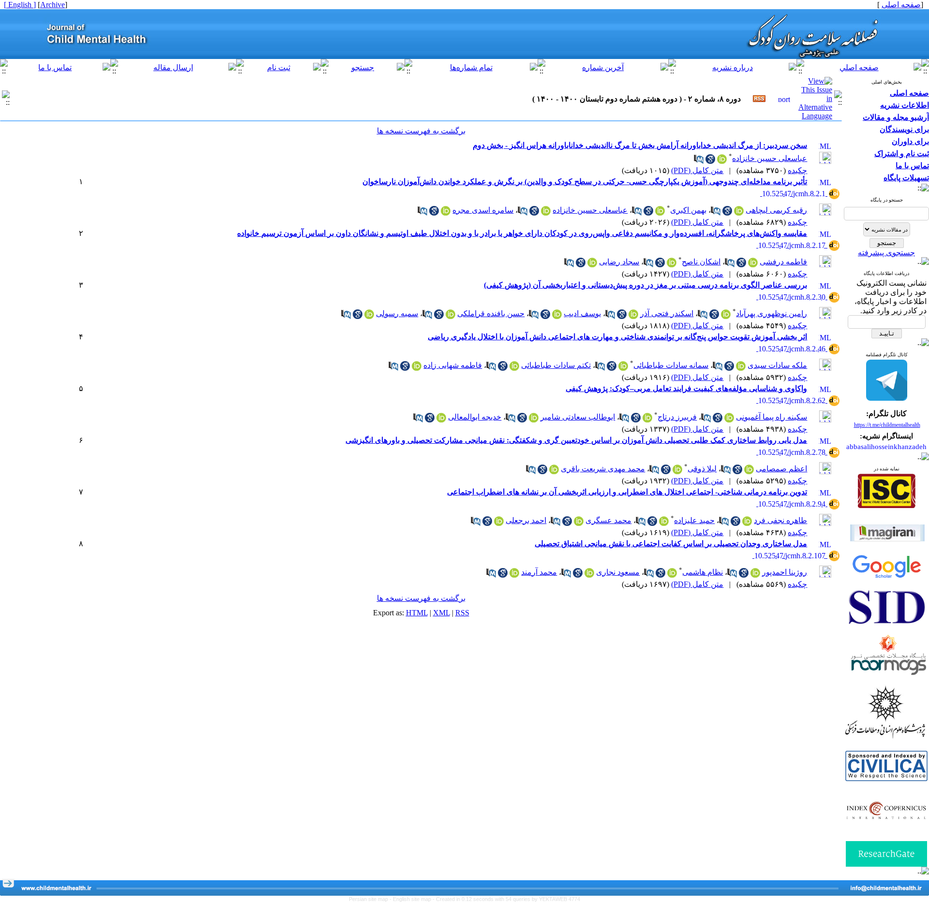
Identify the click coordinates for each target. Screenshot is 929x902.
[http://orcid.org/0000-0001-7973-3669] (729, 420)
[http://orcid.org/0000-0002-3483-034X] (755, 575)
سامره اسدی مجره (482, 210)
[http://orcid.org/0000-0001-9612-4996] (664, 523)
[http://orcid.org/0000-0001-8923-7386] (753, 265)
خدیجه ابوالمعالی (474, 417)
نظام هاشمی (702, 572)
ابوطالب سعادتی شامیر (577, 417)
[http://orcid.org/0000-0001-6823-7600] (499, 523)
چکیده (797, 170)
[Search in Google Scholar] (710, 161)
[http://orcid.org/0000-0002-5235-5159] (726, 316)
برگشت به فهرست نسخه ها (421, 131)
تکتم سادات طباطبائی (556, 365)
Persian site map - (371, 899)
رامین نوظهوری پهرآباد (771, 313)
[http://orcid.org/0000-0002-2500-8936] (554, 471)
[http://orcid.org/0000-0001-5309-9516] (416, 368)
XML (441, 613)
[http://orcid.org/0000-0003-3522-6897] (579, 523)
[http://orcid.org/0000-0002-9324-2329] (671, 265)
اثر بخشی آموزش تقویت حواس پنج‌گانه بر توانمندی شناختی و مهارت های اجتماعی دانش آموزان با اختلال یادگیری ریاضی (617, 337)
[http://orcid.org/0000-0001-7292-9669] (592, 265)
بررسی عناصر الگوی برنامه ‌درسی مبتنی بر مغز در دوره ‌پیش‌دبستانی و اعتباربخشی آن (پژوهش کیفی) (645, 285)
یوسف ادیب (582, 313)
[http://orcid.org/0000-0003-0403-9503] (534, 420)
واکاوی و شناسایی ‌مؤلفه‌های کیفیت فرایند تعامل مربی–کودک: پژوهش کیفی (686, 388)
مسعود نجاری (618, 572)
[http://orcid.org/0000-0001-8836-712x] (514, 368)
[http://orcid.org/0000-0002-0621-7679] (741, 368)
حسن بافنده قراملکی (490, 313)
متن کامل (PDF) (697, 170)
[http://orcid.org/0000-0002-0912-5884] (450, 316)
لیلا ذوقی (702, 469)
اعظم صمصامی (781, 469)
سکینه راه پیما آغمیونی (771, 417)
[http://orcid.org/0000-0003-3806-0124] (677, 471)
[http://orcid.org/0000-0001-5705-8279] (739, 213)
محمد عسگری (608, 520)
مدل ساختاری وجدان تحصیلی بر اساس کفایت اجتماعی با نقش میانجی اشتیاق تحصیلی (671, 543)
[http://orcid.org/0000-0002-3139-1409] (589, 575)
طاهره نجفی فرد (780, 520)
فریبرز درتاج (677, 417)
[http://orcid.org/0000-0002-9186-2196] (647, 420)
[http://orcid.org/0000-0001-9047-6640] (672, 575)
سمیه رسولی (397, 313)
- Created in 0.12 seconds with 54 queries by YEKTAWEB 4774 (506, 899)
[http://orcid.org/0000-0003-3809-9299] (747, 523)
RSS (462, 613)
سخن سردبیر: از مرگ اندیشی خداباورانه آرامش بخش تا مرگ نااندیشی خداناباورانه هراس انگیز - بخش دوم (640, 145)
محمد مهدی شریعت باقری (603, 469)
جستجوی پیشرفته (886, 252)
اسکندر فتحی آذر (666, 313)
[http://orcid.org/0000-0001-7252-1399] (749, 471)
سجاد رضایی (619, 262)
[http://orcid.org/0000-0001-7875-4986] (633, 316)
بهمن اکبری (688, 210)
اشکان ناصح (701, 262)
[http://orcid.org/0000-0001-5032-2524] (660, 213)
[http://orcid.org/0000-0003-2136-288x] (514, 575)
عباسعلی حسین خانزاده (769, 158)
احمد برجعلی (526, 520)
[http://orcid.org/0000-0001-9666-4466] (445, 213)
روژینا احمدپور (784, 572)
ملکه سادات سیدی (777, 365)
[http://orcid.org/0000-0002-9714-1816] (441, 420)
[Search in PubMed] (699, 161)
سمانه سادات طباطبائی (670, 365)
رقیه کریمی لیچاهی (776, 210)
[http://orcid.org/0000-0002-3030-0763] (557, 316)
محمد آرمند (539, 572)
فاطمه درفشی (783, 262)
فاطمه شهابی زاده (452, 365)
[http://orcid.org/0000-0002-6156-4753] (369, 316)
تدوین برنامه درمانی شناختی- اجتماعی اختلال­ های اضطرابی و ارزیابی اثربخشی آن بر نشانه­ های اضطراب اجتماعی (627, 492)
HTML (417, 613)
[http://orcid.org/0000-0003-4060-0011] (722, 161)
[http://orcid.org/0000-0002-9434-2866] (623, 368)
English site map (413, 899)
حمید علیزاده (694, 520)
